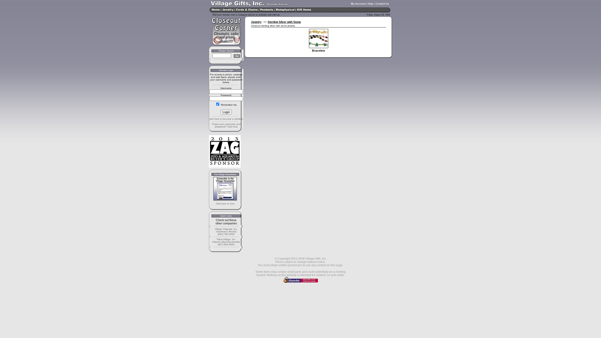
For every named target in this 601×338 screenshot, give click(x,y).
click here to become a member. (226, 119)
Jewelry (256, 22)
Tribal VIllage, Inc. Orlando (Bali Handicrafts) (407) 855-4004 (226, 242)
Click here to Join (225, 203)
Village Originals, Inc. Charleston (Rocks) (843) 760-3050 (226, 231)
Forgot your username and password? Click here (226, 125)
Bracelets (318, 50)
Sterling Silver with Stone (284, 22)
